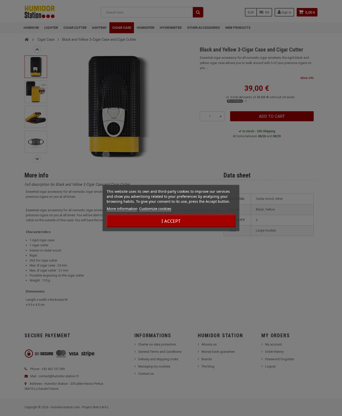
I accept (171, 221)
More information (122, 208)
